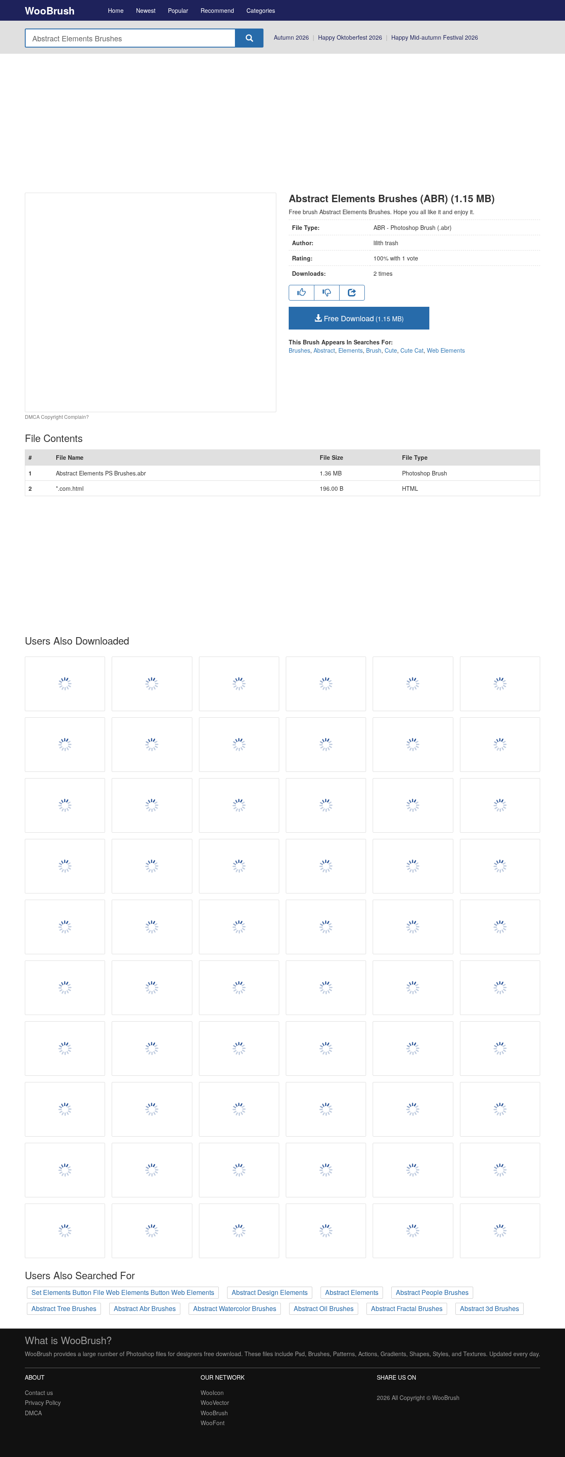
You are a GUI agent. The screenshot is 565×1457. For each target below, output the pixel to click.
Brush (373, 350)
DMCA (33, 1413)
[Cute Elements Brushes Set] (500, 1170)
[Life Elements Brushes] (152, 684)
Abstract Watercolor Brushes (234, 1308)
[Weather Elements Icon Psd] (65, 1231)
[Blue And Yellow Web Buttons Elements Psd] (65, 866)
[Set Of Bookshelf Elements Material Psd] (65, 1109)
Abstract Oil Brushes (324, 1308)
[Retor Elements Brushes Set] (65, 1170)
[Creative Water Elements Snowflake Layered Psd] (239, 988)
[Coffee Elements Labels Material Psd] (412, 988)
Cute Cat (412, 350)
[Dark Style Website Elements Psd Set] (326, 927)
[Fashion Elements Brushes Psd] (412, 805)
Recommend (217, 10)
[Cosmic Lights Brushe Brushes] (500, 1231)
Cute (391, 350)
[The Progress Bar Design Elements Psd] (152, 988)
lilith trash (385, 243)
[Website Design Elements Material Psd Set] (500, 1109)
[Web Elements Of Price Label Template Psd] (65, 927)
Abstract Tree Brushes (63, 1308)
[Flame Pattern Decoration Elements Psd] (326, 866)
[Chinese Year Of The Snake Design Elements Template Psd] (412, 684)
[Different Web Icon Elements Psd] (152, 1170)
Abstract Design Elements (270, 1292)
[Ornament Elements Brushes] (152, 1048)
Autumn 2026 (291, 37)
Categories (261, 10)
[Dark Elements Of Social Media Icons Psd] (239, 866)
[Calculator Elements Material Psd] (500, 744)
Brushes (299, 350)
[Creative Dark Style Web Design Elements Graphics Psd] (239, 927)
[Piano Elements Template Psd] (500, 1048)
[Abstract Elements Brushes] (500, 988)
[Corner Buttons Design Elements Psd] (326, 744)
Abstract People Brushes (432, 1292)
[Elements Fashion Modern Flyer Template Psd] (326, 1231)
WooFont (213, 1423)
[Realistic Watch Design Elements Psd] (152, 744)
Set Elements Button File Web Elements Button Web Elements (122, 1292)
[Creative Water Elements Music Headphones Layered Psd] (239, 1231)
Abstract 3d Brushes (489, 1308)
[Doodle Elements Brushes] (500, 684)
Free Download (363, 318)
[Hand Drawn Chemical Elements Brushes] (65, 1048)
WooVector (215, 1402)
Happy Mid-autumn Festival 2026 (434, 37)
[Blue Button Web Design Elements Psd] (65, 805)
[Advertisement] (282, 123)
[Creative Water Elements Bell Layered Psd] (152, 866)
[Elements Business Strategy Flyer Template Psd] (239, 684)
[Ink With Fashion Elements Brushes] (326, 1109)
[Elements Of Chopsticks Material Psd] (65, 744)
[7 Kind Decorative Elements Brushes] (412, 1048)
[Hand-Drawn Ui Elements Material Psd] (65, 684)
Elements (350, 350)
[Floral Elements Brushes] (412, 1170)
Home (116, 10)
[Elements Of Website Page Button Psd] (239, 1170)
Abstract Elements (351, 1292)
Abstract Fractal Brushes (407, 1308)
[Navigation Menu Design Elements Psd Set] (152, 927)
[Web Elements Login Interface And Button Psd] (239, 1109)
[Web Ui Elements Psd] (412, 866)
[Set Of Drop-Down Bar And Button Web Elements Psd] (239, 744)
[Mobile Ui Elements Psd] (500, 805)
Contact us (39, 1392)
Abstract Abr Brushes (145, 1308)
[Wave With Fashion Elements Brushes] (152, 1109)
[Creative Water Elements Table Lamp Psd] (412, 744)
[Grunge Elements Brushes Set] (326, 805)
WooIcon (212, 1392)
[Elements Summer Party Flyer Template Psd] (239, 805)
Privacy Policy (43, 1402)
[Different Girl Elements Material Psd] (500, 927)
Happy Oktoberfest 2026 (350, 37)
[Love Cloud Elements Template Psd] (326, 684)
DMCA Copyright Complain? (57, 416)
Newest (146, 10)
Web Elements (446, 350)
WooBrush (50, 10)
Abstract (324, 350)
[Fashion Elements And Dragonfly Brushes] (152, 1231)
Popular (178, 10)
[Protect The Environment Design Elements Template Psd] (500, 866)
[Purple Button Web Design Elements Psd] (326, 988)
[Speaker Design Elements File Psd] (412, 1231)
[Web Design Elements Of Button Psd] (152, 805)
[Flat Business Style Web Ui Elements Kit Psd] (412, 1109)
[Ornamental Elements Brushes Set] (412, 927)
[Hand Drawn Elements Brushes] (65, 988)
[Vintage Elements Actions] (326, 1048)
